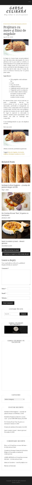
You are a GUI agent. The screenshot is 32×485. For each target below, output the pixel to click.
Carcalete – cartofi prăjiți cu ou (18, 462)
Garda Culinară (16, 10)
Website (4, 298)
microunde (21, 152)
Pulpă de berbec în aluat (11, 250)
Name (4, 288)
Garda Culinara (16, 482)
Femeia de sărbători (10, 427)
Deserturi (6, 23)
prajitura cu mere (20, 154)
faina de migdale (12, 152)
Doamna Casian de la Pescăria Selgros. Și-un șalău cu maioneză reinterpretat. (15, 452)
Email (4, 293)
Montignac (11, 154)
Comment (5, 268)
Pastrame (13, 466)
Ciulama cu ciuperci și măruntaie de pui (16, 254)
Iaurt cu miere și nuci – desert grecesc (15, 430)
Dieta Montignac (16, 23)
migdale (5, 154)
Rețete (25, 23)
